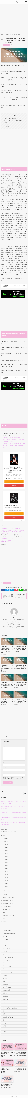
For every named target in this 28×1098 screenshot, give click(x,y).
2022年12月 (5, 874)
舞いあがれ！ (6, 1023)
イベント (5, 942)
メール (4, 767)
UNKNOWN (5, 924)
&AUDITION (5, 894)
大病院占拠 (5, 984)
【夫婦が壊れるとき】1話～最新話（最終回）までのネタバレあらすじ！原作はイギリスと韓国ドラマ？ (13, 439)
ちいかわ (5, 936)
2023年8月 (5, 850)
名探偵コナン (6, 978)
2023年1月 (5, 871)
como (14, 617)
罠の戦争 (5, 1020)
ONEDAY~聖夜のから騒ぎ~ (9, 915)
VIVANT (4, 927)
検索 (2, 791)
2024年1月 (5, 841)
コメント (5, 746)
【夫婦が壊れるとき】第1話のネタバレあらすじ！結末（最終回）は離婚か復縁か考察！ (14, 445)
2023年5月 (5, 859)
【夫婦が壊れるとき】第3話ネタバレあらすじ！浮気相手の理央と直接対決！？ (20, 531)
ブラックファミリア (7, 966)
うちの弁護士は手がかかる (9, 933)
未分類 (4, 1002)
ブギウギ (5, 963)
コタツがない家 (6, 948)
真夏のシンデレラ (7, 1014)
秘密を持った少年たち (8, 1017)
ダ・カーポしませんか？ (8, 957)
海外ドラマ (5, 1005)
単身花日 (5, 975)
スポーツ (5, 954)
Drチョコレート (6, 909)
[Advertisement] (14, 18)
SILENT (4, 921)
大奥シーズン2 (6, 981)
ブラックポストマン (7, 969)
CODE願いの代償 (7, 906)
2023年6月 (5, 856)
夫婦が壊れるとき (6, 44)
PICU (4, 918)
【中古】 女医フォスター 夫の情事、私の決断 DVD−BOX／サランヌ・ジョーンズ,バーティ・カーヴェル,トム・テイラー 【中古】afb (13, 469)
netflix (4, 912)
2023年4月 (5, 862)
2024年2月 (5, 838)
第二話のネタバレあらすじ (11, 118)
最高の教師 (5, 999)
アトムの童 (5, 939)
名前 (4, 762)
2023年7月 (5, 853)
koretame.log (14, 2)
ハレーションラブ (7, 960)
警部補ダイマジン (7, 1026)
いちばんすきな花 (7, 930)
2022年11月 (5, 877)
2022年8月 (5, 886)
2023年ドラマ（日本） (8, 903)
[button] (26, 2)
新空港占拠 (5, 996)
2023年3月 (5, 865)
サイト (4, 772)
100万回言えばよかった (8, 897)
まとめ (6, 124)
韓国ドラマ (5, 1032)
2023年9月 (5, 847)
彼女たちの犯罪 (6, 990)
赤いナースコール (7, 1029)
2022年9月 (5, 883)
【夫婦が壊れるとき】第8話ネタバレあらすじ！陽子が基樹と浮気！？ (7, 540)
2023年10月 (5, 844)
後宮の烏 (5, 993)
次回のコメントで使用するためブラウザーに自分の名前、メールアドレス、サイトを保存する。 (14, 778)
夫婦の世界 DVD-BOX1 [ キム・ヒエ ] (13, 505)
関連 (7, 126)
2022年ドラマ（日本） (8, 900)
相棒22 (4, 1011)
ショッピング (6, 951)
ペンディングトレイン (8, 972)
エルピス (5, 945)
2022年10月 (5, 880)
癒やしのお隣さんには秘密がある (10, 1008)
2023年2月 (5, 868)
